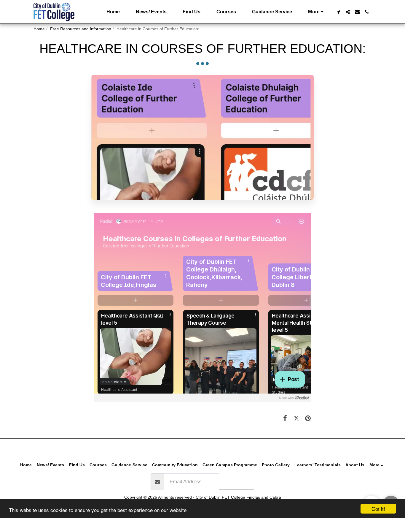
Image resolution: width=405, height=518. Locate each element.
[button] (338, 12)
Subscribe (236, 481)
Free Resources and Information (80, 28)
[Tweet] (296, 418)
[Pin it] (308, 418)
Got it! (378, 508)
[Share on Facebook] (285, 418)
